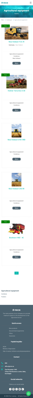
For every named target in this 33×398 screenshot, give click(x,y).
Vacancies (12, 336)
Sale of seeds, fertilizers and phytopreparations (16, 351)
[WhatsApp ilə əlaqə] (28, 393)
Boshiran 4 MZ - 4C (16, 238)
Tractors (3, 296)
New (5, 26)
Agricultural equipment (16, 54)
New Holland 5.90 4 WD (16, 140)
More (16, 63)
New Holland (19, 45)
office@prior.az (9, 366)
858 (6, 363)
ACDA (4, 346)
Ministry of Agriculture (9, 348)
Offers (11, 333)
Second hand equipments (16, 331)
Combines (17, 56)
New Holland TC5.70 (16, 42)
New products (13, 328)
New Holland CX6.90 (16, 189)
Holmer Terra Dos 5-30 (16, 91)
